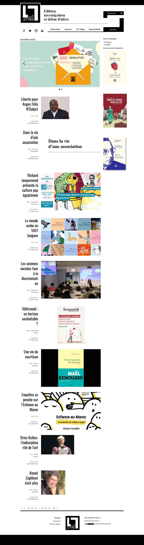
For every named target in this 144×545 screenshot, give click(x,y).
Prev (24, 63)
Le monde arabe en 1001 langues (31, 228)
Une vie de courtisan (31, 354)
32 (32, 508)
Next (97, 63)
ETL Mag (80, 29)
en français (107, 42)
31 (28, 508)
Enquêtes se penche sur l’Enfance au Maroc (29, 402)
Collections (55, 29)
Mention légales (55, 524)
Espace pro (57, 521)
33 (35, 508)
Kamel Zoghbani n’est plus (31, 478)
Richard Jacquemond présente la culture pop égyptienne (29, 185)
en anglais (107, 44)
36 (46, 508)
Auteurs (68, 29)
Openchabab (94, 29)
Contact (113, 29)
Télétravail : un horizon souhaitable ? (30, 316)
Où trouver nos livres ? (92, 521)
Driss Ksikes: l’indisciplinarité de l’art (29, 442)
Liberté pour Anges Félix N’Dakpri (29, 104)
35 (42, 508)
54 (54, 508)
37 (49, 508)
